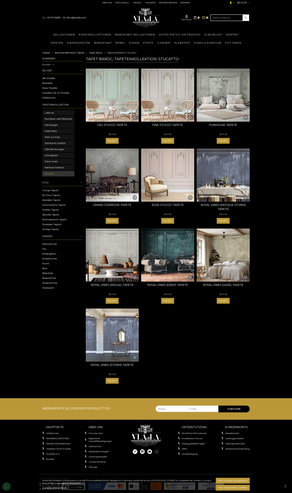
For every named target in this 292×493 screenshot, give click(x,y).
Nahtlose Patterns (54, 167)
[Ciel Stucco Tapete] (112, 95)
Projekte (151, 3)
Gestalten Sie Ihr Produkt (180, 34)
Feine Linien (51, 161)
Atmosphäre (51, 155)
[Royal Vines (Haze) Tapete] (223, 255)
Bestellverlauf (232, 433)
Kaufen (112, 140)
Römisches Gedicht (55, 143)
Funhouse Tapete (223, 125)
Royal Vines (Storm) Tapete (112, 365)
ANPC (185, 449)
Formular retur (96, 433)
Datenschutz (95, 446)
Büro (44, 268)
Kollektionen (64, 34)
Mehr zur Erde (52, 137)
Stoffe (148, 43)
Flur (44, 249)
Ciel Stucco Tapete (112, 125)
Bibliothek (47, 273)
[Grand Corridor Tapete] (112, 175)
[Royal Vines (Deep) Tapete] (167, 255)
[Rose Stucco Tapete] (167, 175)
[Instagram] (142, 451)
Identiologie (51, 125)
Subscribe (234, 409)
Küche (45, 263)
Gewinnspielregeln (98, 456)
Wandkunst (103, 43)
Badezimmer (49, 278)
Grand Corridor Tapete (112, 205)
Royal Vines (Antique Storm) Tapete (223, 207)
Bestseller (47, 83)
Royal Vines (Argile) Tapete (112, 285)
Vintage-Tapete (50, 229)
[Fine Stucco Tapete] (167, 95)
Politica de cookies (164, 480)
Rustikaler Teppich (52, 224)
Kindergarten (49, 253)
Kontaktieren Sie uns (192, 438)
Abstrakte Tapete (51, 200)
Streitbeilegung (190, 454)
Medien (137, 3)
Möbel (120, 43)
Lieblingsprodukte (234, 438)
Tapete (46, 52)
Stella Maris (51, 131)
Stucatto (46, 64)
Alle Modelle (48, 78)
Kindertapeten (78, 43)
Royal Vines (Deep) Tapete (167, 285)
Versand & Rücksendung (237, 449)
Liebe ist (49, 112)
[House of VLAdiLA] (146, 17)
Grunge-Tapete (50, 190)
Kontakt (232, 34)
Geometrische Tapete (54, 205)
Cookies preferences (54, 487)
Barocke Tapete (50, 214)
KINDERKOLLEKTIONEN (95, 34)
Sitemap (93, 467)
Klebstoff (182, 43)
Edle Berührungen (54, 149)
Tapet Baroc (96, 52)
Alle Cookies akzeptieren (233, 480)
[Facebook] (135, 451)
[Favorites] (205, 17)
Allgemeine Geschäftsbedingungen (100, 439)
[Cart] (196, 17)
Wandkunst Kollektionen (135, 34)
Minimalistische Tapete (54, 219)
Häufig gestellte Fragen (193, 443)
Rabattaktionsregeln (99, 451)
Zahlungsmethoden (235, 443)
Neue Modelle (49, 88)
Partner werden (168, 3)
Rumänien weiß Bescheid (58, 119)
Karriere (185, 3)
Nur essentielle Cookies (233, 487)
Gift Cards (233, 43)
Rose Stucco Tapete (168, 205)
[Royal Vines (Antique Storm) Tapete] (223, 175)
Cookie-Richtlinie (97, 462)
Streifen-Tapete (50, 209)
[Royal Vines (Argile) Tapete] (112, 255)
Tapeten (56, 43)
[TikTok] (157, 451)
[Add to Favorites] (134, 117)
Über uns (107, 3)
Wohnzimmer (49, 244)
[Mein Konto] (187, 17)
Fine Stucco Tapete (167, 125)
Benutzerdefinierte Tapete (69, 52)
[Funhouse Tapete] (223, 95)
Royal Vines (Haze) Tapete (223, 285)
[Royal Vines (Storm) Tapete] (112, 335)
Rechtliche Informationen (194, 433)
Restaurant (48, 287)
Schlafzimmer (49, 258)
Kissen (134, 43)
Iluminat (164, 43)
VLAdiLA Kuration (207, 43)
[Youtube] (149, 451)
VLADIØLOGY (213, 34)
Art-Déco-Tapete (51, 195)
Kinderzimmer (49, 283)
